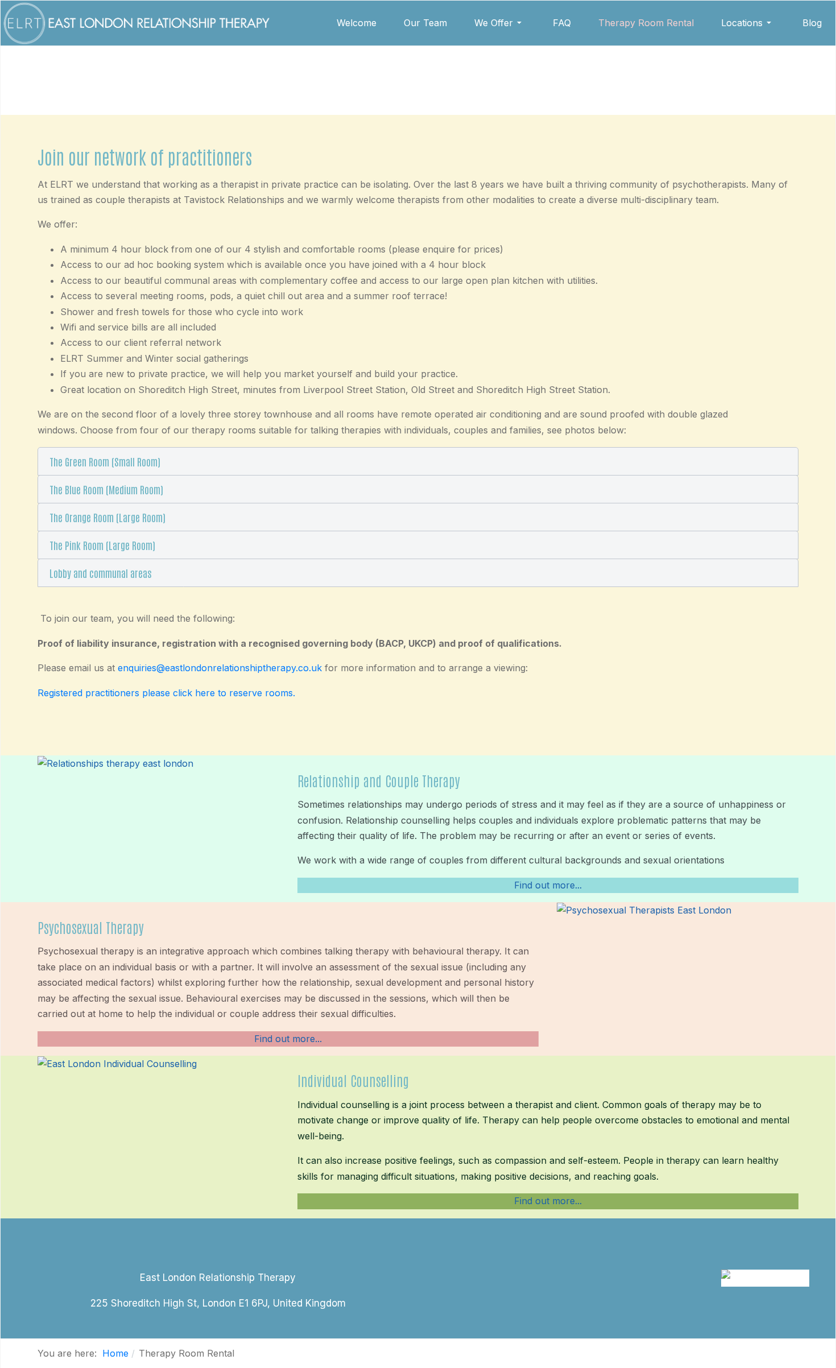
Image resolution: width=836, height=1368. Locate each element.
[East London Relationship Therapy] (136, 23)
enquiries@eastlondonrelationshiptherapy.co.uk (220, 667)
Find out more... (548, 885)
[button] (500, 23)
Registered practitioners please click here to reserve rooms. (166, 693)
